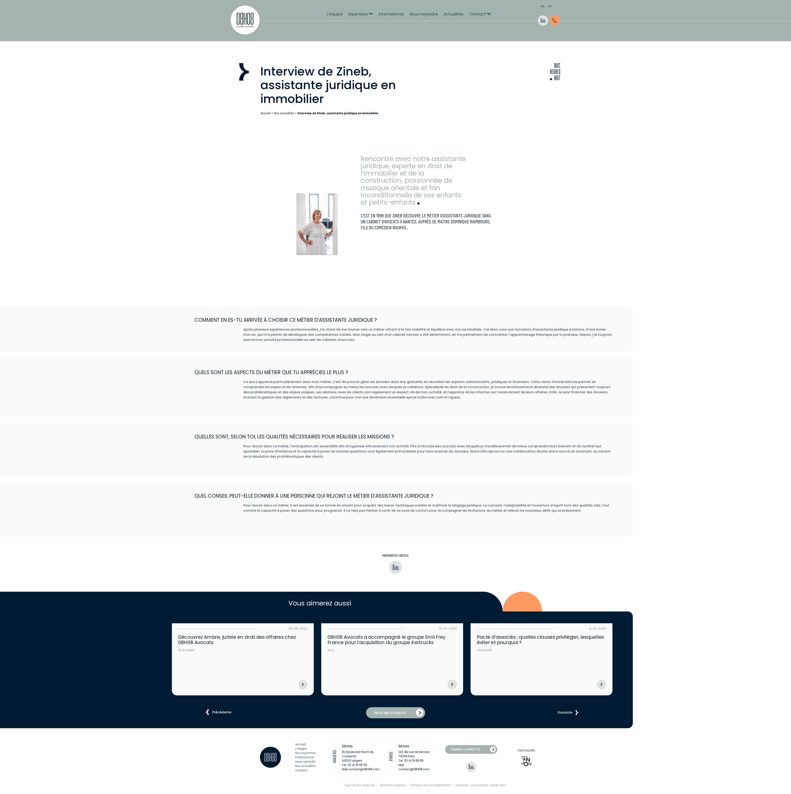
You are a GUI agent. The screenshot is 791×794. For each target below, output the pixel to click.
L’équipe (335, 14)
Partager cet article (395, 555)
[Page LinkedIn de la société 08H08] (471, 767)
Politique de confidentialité (430, 785)
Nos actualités (284, 113)
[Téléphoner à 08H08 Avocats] (554, 20)
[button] (222, 712)
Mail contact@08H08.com (361, 769)
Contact (477, 14)
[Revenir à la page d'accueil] (245, 21)
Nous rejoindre (424, 14)
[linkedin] (395, 568)
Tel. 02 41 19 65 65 (354, 765)
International (391, 14)
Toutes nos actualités (389, 712)
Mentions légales (393, 785)
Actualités (453, 14)
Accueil (265, 113)
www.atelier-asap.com (488, 785)
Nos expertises (305, 753)
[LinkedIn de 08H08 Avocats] (543, 20)
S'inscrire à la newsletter (465, 749)
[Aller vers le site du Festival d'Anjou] (526, 761)
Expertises (358, 14)
